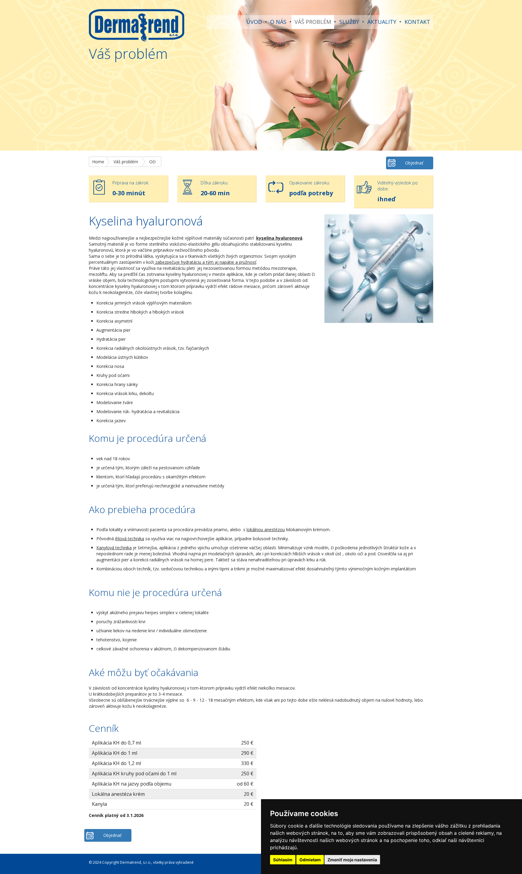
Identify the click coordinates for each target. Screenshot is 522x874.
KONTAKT (417, 21)
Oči (152, 161)
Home (98, 161)
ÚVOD (254, 21)
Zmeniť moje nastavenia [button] (352, 859)
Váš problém (126, 161)
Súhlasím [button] (282, 859)
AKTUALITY (381, 21)
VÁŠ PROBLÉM (313, 21)
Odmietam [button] (310, 859)
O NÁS (278, 21)
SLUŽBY (349, 21)
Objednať (414, 163)
